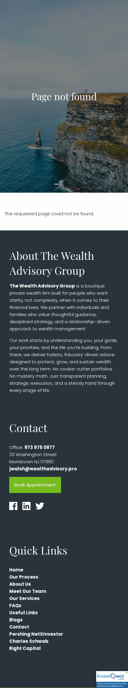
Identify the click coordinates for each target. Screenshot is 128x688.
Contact (19, 627)
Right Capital (25, 648)
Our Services (24, 598)
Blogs (16, 620)
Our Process (23, 577)
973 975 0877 (39, 447)
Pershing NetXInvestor (36, 634)
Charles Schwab (29, 641)
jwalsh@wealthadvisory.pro (43, 469)
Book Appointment (35, 485)
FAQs (15, 605)
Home (16, 570)
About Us (20, 584)
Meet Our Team (27, 591)
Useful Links (23, 613)
